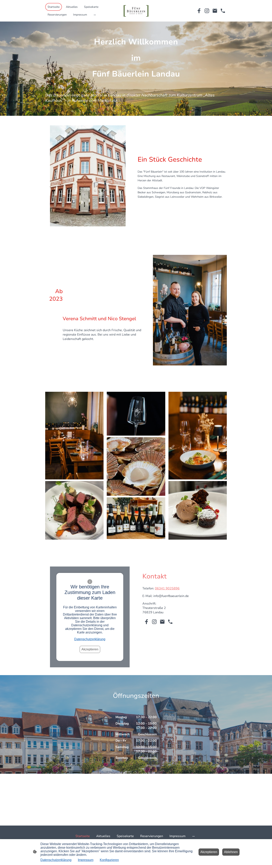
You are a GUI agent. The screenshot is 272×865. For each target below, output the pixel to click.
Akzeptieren (89, 649)
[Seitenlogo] (136, 11)
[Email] (214, 10)
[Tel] (222, 10)
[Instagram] (206, 10)
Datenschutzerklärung (89, 639)
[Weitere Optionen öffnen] (95, 14)
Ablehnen (231, 852)
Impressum (85, 860)
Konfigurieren (109, 860)
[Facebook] (199, 10)
